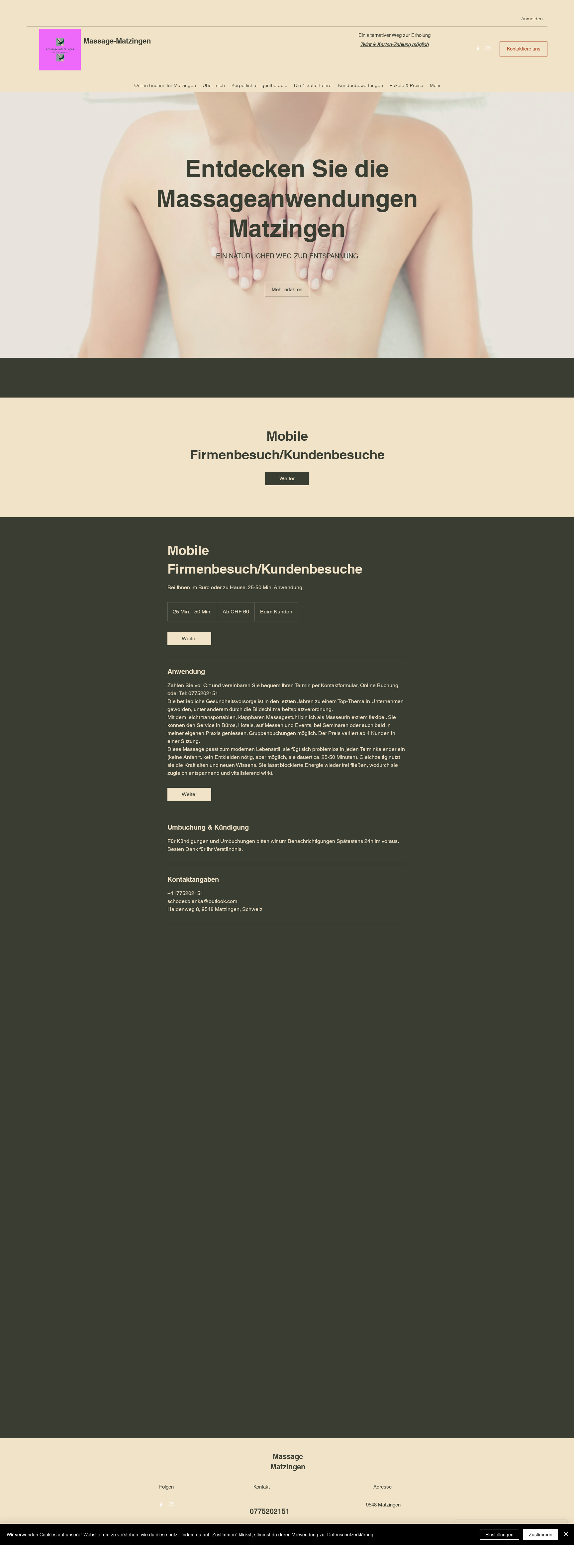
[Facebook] (478, 48)
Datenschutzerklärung (350, 1534)
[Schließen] (566, 1534)
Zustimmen (540, 1534)
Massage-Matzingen (118, 41)
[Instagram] (488, 48)
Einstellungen (499, 1534)
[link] (287, 478)
